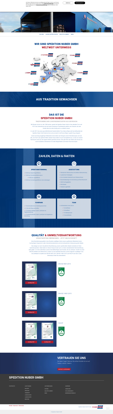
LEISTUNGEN (28, 386)
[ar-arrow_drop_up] (108, 409)
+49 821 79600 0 (66, 363)
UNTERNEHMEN (48, 386)
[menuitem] (41, 34)
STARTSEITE (12, 386)
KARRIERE (67, 386)
